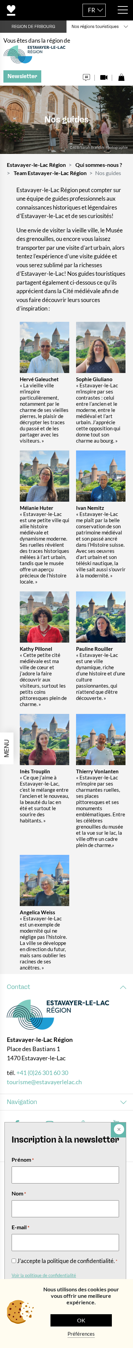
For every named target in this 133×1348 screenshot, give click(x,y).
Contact (18, 987)
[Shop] (121, 76)
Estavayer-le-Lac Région (36, 164)
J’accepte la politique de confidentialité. (67, 1260)
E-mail (20, 1227)
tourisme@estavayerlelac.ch (44, 1082)
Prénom (23, 1159)
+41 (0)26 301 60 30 (42, 1072)
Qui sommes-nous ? (98, 164)
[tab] (66, 987)
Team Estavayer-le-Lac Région (50, 173)
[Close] (118, 1129)
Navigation (22, 1102)
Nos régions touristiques (95, 26)
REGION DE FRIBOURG (33, 26)
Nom (19, 1193)
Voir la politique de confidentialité (44, 1275)
